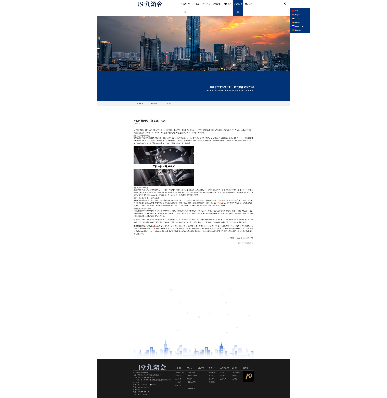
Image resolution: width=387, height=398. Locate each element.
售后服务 (234, 379)
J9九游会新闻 (238, 8)
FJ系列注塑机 (191, 388)
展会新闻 (154, 103)
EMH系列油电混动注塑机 (192, 377)
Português (298, 30)
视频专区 (178, 385)
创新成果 (212, 379)
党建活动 (168, 103)
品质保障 (212, 382)
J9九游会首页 (185, 8)
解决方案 (217, 4)
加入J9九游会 (235, 372)
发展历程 (178, 375)
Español (297, 22)
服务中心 (212, 372)
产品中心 (206, 4)
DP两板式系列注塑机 (192, 383)
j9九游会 (222, 203)
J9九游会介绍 (179, 372)
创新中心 (227, 4)
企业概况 (195, 4)
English (297, 15)
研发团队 (212, 375)
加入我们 (248, 4)
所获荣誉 (178, 379)
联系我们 (234, 375)
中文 (296, 11)
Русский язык (299, 26)
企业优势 (178, 382)
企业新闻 (140, 103)
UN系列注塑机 (191, 372)
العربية (297, 18)
